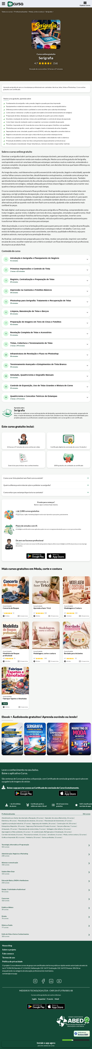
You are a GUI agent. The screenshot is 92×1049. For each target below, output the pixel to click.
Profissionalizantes (46, 814)
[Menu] (3, 3)
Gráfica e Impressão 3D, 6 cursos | (13, 837)
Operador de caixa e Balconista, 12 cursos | (59, 818)
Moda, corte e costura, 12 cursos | (75, 834)
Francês (50, 999)
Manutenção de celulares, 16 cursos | (31, 821)
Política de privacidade (12, 961)
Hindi (57, 999)
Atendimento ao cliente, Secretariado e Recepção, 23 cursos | (23, 818)
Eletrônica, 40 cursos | (9, 821)
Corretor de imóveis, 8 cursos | (12, 834)
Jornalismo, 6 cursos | (54, 834)
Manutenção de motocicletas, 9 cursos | (32, 829)
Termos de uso (8, 957)
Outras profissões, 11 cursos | (52, 837)
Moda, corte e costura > (37, 12)
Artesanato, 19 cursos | (10, 829)
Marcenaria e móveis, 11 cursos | (35, 834)
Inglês (34, 999)
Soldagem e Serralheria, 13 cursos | (59, 829)
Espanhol (41, 999)
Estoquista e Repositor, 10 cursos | (13, 826)
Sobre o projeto (9, 949)
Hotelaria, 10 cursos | (33, 837)
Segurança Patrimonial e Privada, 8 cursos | (41, 826)
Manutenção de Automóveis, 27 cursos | (58, 821)
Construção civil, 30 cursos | (67, 823)
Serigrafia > (50, 12)
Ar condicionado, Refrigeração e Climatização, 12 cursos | (52, 832)
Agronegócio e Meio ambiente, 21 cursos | (16, 832)
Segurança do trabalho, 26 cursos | (44, 823)
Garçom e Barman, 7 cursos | (67, 826)
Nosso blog (7, 945)
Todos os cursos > (8, 12)
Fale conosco (8, 953)
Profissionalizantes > (21, 12)
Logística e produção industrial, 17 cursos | (16, 823)
